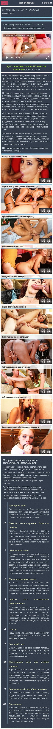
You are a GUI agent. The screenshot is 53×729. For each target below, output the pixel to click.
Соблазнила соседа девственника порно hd (23, 28)
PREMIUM (47, 3)
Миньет (40, 24)
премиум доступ (32, 69)
